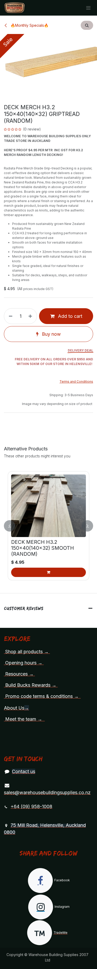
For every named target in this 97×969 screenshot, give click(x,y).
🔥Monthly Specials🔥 (29, 25)
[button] (87, 25)
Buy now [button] (51, 334)
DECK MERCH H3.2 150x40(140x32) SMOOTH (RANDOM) (42, 548)
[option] (48, 526)
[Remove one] (9, 316)
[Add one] (31, 316)
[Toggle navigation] (88, 8)
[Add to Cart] (48, 572)
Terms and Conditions (76, 381)
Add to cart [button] (69, 316)
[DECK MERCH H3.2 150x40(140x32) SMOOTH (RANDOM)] (48, 506)
